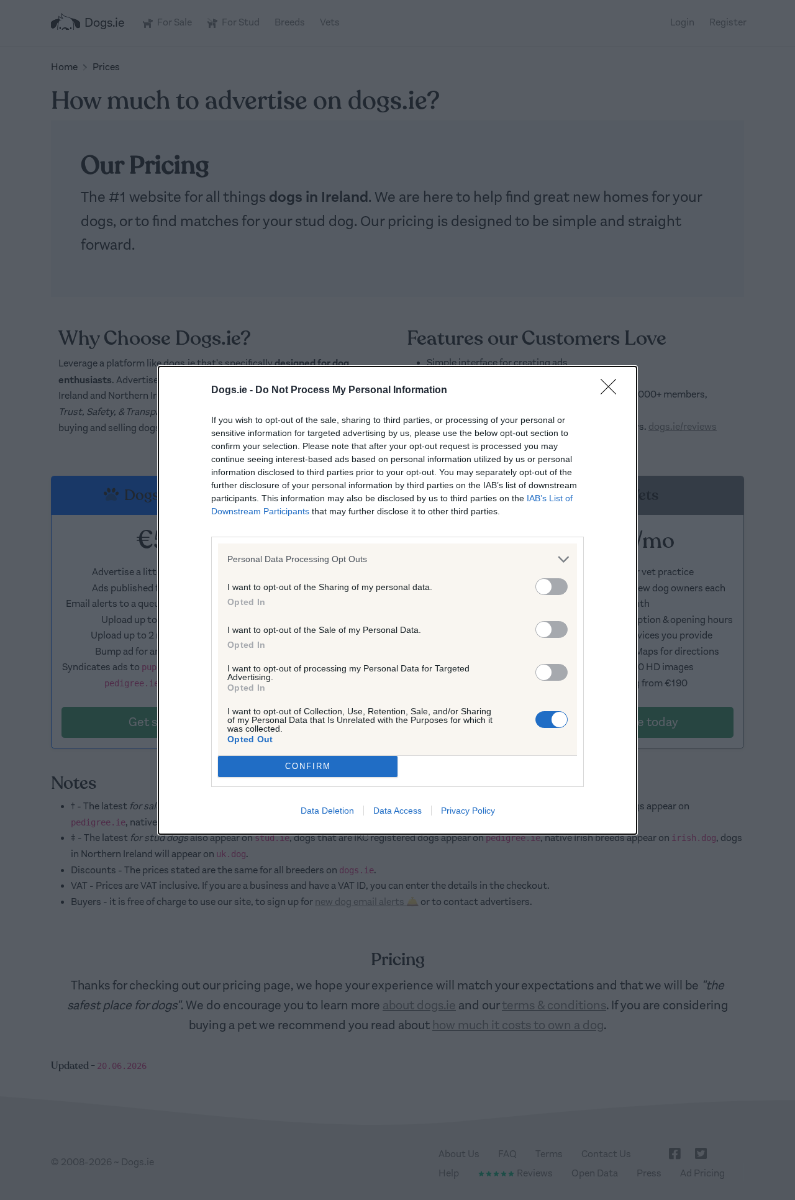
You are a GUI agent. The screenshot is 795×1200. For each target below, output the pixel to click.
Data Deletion (327, 811)
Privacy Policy (468, 811)
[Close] (612, 390)
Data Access (397, 811)
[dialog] (397, 600)
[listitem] (397, 559)
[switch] (551, 586)
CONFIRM (308, 766)
